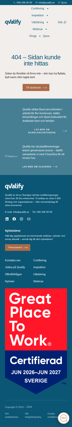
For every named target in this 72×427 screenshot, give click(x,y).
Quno (64, 2)
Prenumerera (15, 247)
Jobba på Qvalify (15, 267)
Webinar (38, 29)
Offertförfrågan (13, 274)
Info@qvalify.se (21, 212)
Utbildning (38, 22)
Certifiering (37, 8)
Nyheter (9, 281)
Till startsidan (33, 87)
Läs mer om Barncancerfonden (42, 131)
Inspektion (38, 15)
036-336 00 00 (24, 2)
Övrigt (32, 35)
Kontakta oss (12, 260)
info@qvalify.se (47, 2)
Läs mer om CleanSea (37, 167)
